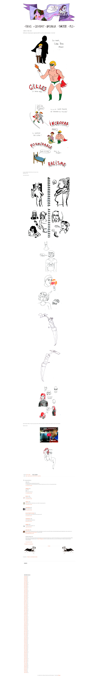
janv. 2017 (25, 603)
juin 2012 (25, 655)
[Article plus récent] (30, 550)
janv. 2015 (25, 619)
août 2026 (25, 576)
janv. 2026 (25, 584)
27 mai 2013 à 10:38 (29, 498)
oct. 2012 (25, 650)
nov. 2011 (25, 663)
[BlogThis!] (33, 474)
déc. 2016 (25, 604)
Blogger (59, 675)
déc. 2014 (25, 620)
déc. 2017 (25, 599)
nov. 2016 (25, 605)
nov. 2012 (25, 649)
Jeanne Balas (28, 507)
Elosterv (27, 496)
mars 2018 (25, 597)
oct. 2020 (25, 589)
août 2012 (25, 652)
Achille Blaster (28, 518)
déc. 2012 (25, 648)
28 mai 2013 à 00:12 (29, 521)
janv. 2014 (25, 633)
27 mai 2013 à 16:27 (29, 515)
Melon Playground (40, 538)
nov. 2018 (25, 593)
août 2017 (25, 600)
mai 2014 (25, 628)
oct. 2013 (25, 636)
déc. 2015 (25, 611)
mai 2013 (25, 642)
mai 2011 (25, 670)
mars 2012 (25, 658)
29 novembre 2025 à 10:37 (30, 533)
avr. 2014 (25, 629)
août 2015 (25, 613)
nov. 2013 (25, 635)
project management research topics (31, 532)
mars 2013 (25, 644)
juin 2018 (25, 596)
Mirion (27, 474)
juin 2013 (25, 641)
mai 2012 (25, 656)
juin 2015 (25, 614)
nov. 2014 (25, 621)
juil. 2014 (25, 626)
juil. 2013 (25, 640)
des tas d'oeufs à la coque (30, 513)
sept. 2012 (25, 651)
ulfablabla (27, 488)
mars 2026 (25, 582)
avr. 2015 (25, 615)
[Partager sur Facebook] (36, 474)
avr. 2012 (25, 657)
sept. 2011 (25, 665)
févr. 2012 (25, 659)
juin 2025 (25, 585)
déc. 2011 (25, 662)
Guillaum (27, 501)
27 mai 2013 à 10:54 (29, 504)
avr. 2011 (25, 671)
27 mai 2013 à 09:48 (29, 485)
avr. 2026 (25, 581)
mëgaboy (27, 524)
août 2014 (25, 625)
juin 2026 (25, 578)
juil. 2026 (25, 577)
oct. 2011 (25, 664)
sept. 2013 (25, 637)
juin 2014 (25, 627)
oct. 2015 (25, 612)
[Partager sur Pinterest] (37, 474)
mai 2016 (25, 607)
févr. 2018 (25, 598)
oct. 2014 (25, 622)
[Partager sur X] (34, 474)
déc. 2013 (25, 634)
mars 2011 (25, 672)
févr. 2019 (25, 592)
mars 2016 (25, 608)
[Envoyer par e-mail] (32, 474)
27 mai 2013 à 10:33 (29, 493)
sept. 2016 (25, 606)
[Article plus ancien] (67, 550)
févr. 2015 (25, 618)
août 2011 (25, 666)
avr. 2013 (25, 643)
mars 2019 (25, 591)
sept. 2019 (25, 590)
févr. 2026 (25, 583)
